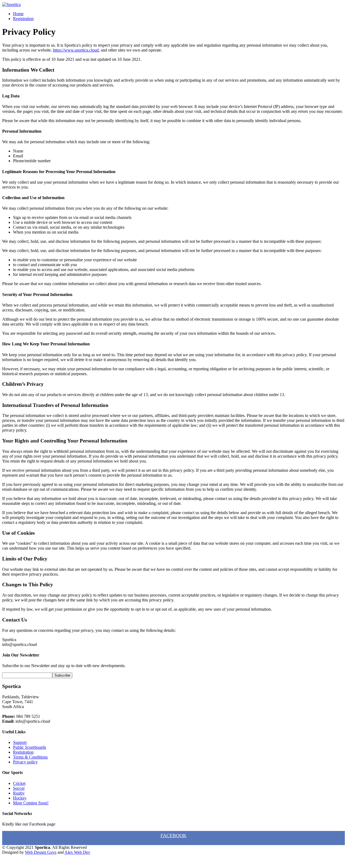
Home (18, 13)
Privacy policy (25, 762)
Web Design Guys (40, 852)
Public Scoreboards (29, 747)
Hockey (20, 798)
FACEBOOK (173, 835)
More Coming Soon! (31, 803)
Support (20, 742)
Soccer (19, 788)
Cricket (19, 783)
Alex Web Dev (77, 852)
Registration (23, 18)
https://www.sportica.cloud (76, 50)
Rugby (19, 793)
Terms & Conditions (30, 757)
